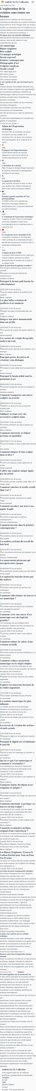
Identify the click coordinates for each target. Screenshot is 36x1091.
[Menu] (33, 1)
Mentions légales (8, 1084)
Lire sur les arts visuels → (9, 123)
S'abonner (21, 972)
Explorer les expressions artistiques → (14, 33)
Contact (5, 1087)
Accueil (4, 1080)
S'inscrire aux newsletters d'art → (12, 952)
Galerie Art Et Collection (15, 2)
